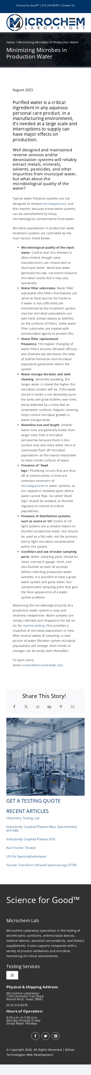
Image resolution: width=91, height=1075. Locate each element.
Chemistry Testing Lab (22, 818)
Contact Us (68, 5)
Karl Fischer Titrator (21, 848)
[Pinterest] (61, 707)
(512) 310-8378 (17, 1005)
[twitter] (45, 1036)
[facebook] (35, 1036)
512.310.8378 (50, 5)
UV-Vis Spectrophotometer (26, 856)
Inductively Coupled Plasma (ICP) (30, 839)
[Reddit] (37, 707)
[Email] (72, 707)
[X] (26, 707)
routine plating (34, 625)
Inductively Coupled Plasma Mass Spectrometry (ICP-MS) (41, 829)
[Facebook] (14, 707)
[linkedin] (56, 1036)
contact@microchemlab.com (42, 665)
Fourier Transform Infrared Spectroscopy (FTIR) (41, 865)
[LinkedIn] (49, 707)
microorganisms (54, 204)
